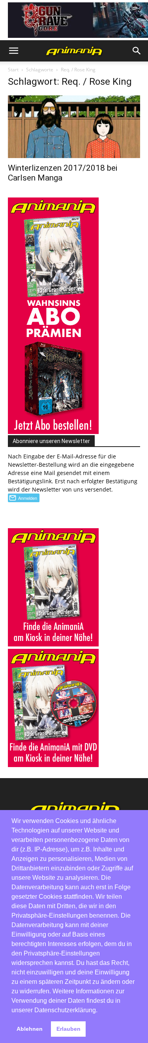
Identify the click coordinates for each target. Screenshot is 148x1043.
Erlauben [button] (68, 1029)
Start (13, 69)
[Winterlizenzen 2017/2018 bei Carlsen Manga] (74, 126)
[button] (13, 50)
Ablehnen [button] (30, 1029)
